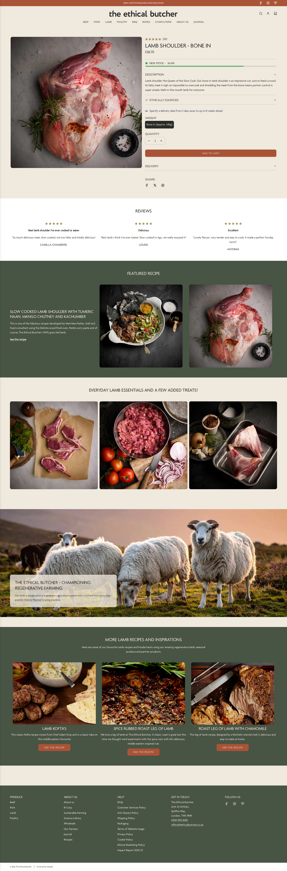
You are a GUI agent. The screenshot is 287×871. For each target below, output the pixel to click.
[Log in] (268, 13)
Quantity (152, 134)
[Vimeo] (275, 3)
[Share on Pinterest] (162, 186)
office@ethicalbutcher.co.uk (187, 824)
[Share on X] (154, 186)
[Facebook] (260, 3)
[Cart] (275, 13)
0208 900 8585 (179, 820)
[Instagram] (268, 3)
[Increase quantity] (161, 140)
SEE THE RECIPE (54, 747)
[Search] (260, 13)
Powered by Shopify (45, 867)
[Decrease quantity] (149, 140)
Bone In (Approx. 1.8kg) (159, 124)
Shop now (54, 449)
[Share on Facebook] (146, 186)
